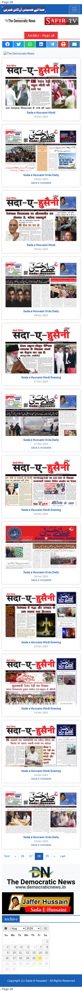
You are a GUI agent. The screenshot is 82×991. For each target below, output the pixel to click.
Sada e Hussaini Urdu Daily (41, 175)
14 (40, 952)
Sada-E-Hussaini (36, 980)
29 (47, 856)
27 (30, 856)
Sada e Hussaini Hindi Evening (41, 377)
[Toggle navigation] (74, 9)
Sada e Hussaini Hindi (41, 112)
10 (14, 952)
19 (27, 958)
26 (22, 856)
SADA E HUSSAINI (41, 182)
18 (20, 958)
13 (33, 952)
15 (46, 952)
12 (27, 952)
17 (14, 958)
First (7, 856)
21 (40, 958)
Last (62, 856)
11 (20, 952)
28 (39, 856)
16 (7, 958)
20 (33, 958)
